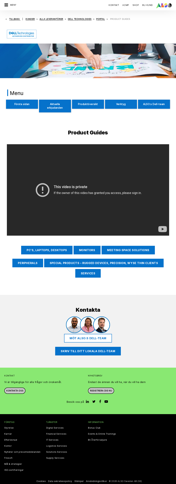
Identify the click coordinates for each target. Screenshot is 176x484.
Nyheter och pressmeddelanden (22, 452)
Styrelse (9, 428)
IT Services (52, 440)
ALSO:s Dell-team (154, 104)
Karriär (8, 434)
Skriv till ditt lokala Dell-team (88, 351)
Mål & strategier (13, 464)
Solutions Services (56, 452)
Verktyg (121, 104)
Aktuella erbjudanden (55, 106)
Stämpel (79, 481)
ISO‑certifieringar (14, 470)
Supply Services (55, 458)
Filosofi (8, 458)
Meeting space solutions (128, 250)
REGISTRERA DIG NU (101, 390)
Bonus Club (94, 428)
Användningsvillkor (96, 481)
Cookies (41, 481)
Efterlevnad (10, 440)
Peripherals (28, 263)
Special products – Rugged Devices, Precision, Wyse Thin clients (104, 263)
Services (88, 273)
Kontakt (114, 5)
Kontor (8, 446)
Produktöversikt (88, 104)
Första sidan (22, 104)
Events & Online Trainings (102, 434)
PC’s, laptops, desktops (47, 250)
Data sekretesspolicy (60, 481)
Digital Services (55, 428)
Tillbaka (14, 19)
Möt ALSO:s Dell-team (88, 338)
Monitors (87, 250)
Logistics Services (56, 446)
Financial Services (56, 434)
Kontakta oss (14, 390)
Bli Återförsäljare (97, 440)
